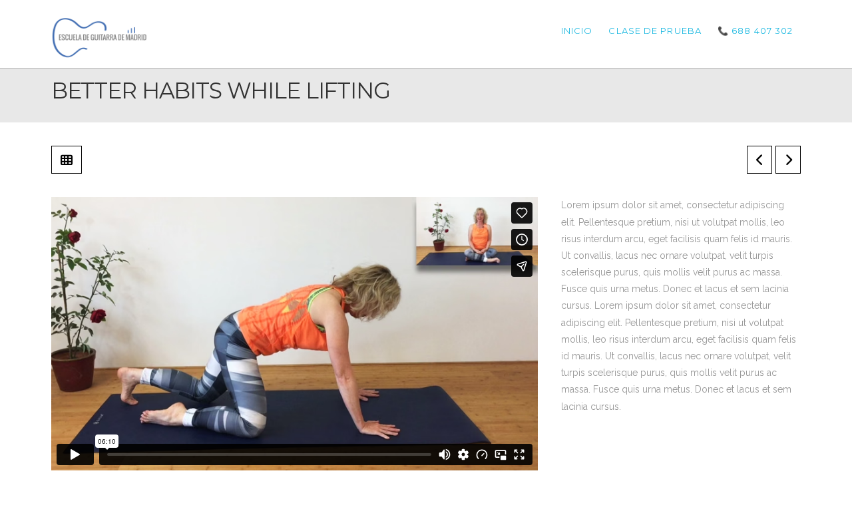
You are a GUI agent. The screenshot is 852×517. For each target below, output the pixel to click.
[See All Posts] (66, 160)
